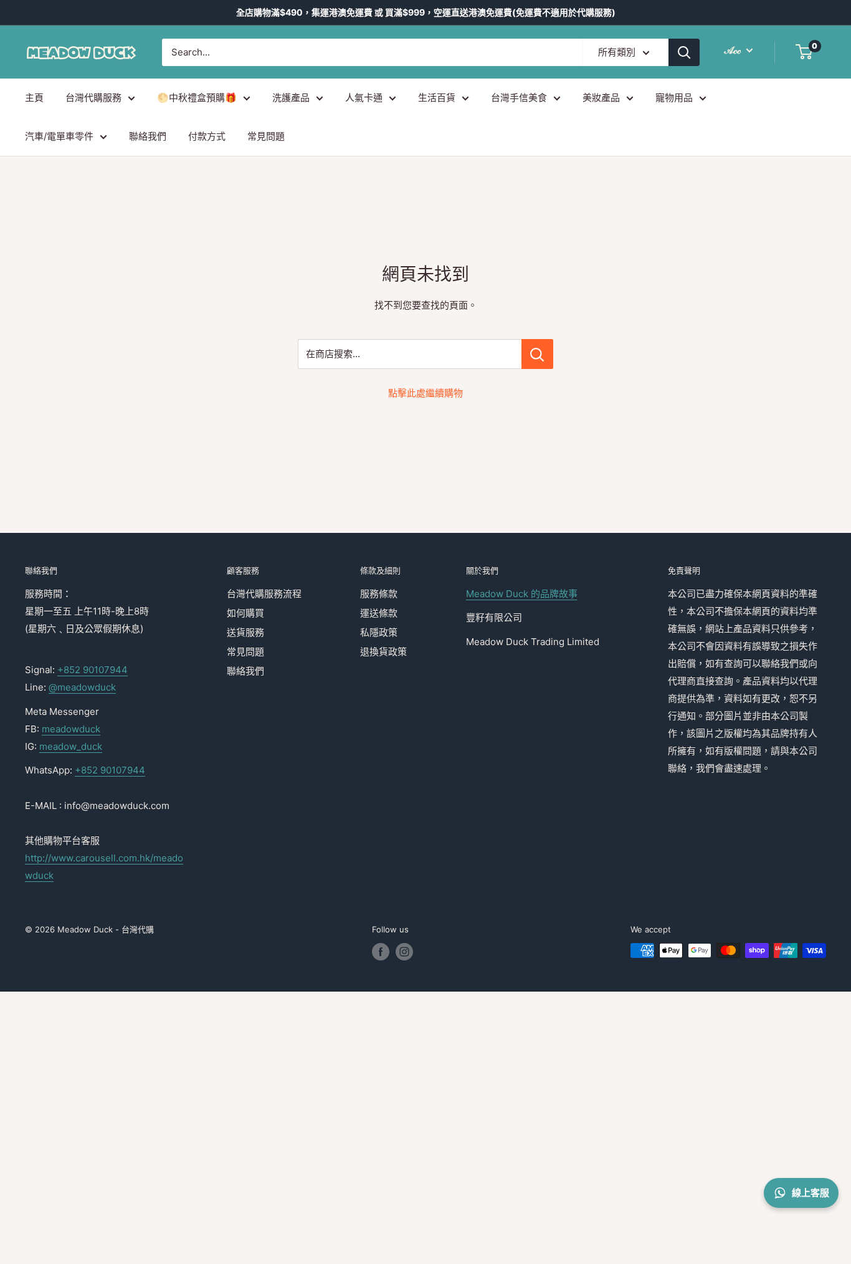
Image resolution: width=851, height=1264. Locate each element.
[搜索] (684, 52)
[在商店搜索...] (537, 354)
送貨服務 (245, 632)
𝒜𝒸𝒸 (734, 50)
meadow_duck (70, 746)
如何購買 (245, 613)
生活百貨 (436, 97)
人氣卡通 (364, 97)
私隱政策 (378, 632)
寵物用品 (674, 97)
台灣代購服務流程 (264, 594)
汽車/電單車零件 (59, 136)
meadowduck (71, 729)
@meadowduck (82, 687)
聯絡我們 (147, 136)
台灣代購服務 (93, 97)
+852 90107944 (92, 670)
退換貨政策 (383, 652)
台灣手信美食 (519, 97)
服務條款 (378, 594)
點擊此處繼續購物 (425, 393)
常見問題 (266, 136)
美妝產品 (601, 97)
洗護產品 (291, 97)
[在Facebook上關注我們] (380, 951)
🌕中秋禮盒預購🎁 (197, 97)
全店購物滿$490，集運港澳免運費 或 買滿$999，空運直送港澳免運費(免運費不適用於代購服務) (426, 12)
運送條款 (378, 613)
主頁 (34, 97)
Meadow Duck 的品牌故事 (522, 594)
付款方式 (207, 136)
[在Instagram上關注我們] (404, 951)
